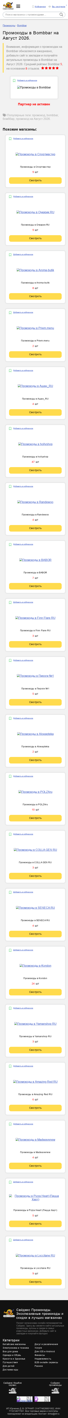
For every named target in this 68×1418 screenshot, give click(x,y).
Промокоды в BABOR (35, 572)
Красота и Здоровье (14, 1359)
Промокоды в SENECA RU (35, 920)
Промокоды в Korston (35, 978)
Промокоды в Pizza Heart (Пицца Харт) (35, 1210)
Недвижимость (43, 1359)
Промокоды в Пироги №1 (35, 688)
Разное (39, 1366)
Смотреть (35, 180)
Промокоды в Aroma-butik (35, 282)
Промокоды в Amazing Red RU (35, 1094)
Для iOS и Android (45, 1351)
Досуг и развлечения (46, 1344)
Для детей (8, 1366)
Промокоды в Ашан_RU (35, 399)
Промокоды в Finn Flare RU (35, 630)
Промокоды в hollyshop (35, 456)
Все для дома (10, 1351)
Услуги (38, 1348)
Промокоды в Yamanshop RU (35, 1036)
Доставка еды (10, 1369)
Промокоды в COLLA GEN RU (35, 862)
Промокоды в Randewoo (35, 514)
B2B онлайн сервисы (46, 1362)
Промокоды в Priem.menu (35, 340)
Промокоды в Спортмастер (35, 167)
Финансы (40, 1355)
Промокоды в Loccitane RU (35, 1268)
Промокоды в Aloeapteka (35, 746)
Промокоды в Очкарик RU (35, 225)
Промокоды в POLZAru (35, 804)
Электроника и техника (16, 1348)
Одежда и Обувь (12, 1355)
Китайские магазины (14, 1344)
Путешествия (10, 1362)
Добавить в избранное (27, 80)
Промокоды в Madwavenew (35, 1152)
